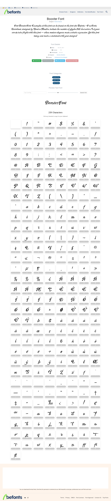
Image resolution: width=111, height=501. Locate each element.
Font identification (90, 12)
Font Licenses (80, 497)
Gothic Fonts (56, 80)
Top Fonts (105, 497)
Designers (73, 12)
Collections (80, 12)
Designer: (51, 55)
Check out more (49, 60)
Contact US (98, 497)
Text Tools (100, 12)
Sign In (5, 7)
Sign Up (10, 7)
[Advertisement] (55, 478)
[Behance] (25, 497)
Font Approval (89, 497)
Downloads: (54, 52)
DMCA (73, 497)
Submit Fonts (34, 7)
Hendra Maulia (58, 21)
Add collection (60, 60)
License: (50, 57)
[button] (106, 12)
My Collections (26, 7)
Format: (55, 50)
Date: (53, 47)
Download (37, 60)
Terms (62, 497)
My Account (18, 7)
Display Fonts (56, 77)
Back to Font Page (72, 60)
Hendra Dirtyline (61, 55)
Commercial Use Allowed (61, 57)
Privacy (68, 497)
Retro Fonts (56, 83)
